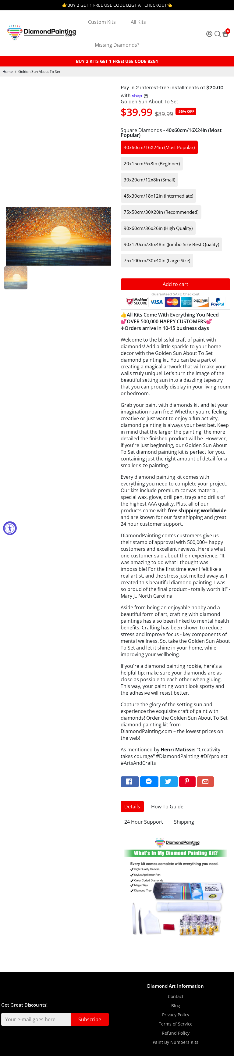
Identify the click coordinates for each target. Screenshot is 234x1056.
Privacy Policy (175, 1015)
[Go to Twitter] (169, 781)
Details (132, 806)
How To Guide (167, 806)
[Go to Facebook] (130, 781)
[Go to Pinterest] (187, 781)
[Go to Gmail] (205, 781)
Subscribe (89, 1019)
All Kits (138, 22)
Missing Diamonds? (117, 44)
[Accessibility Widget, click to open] (10, 528)
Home (7, 71)
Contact (175, 996)
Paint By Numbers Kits (175, 1042)
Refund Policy (176, 1033)
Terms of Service (176, 1024)
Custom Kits (102, 22)
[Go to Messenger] (149, 781)
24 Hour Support (143, 821)
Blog (175, 1005)
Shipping (184, 821)
